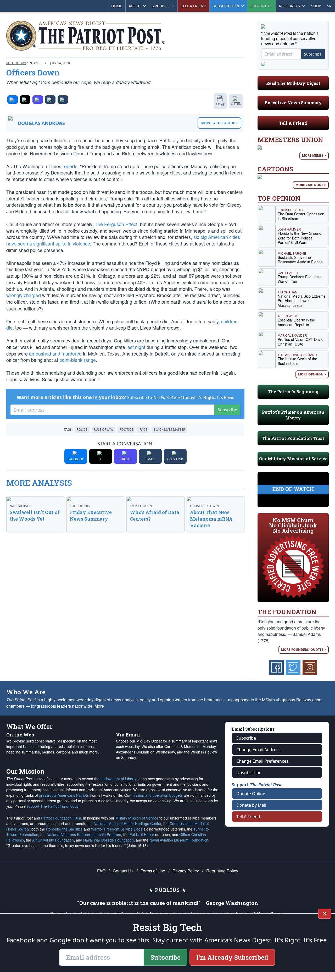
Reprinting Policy (222, 871)
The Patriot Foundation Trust (293, 438)
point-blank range (77, 359)
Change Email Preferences (262, 761)
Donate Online (250, 793)
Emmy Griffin (141, 506)
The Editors (80, 506)
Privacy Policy (185, 871)
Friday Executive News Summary (91, 515)
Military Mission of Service (136, 818)
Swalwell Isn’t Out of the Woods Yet (35, 515)
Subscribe (227, 410)
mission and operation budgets (157, 795)
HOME (116, 5)
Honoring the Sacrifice (64, 829)
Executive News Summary (293, 102)
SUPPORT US (261, 5)
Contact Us (123, 871)
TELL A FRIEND (193, 5)
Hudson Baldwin (204, 506)
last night (135, 346)
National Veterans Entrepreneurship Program (84, 834)
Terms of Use (153, 871)
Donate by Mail (251, 805)
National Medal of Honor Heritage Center (127, 823)
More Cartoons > (310, 185)
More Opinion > (312, 374)
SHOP (316, 5)
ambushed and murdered (55, 353)
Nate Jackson (21, 506)
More (99, 706)
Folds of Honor (142, 834)
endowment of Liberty (118, 778)
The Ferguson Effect (116, 224)
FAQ (101, 871)
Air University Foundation (53, 840)
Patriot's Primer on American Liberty (293, 415)
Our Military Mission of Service (293, 458)
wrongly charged (23, 295)
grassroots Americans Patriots (64, 795)
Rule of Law (16, 63)
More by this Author (219, 123)
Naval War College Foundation (108, 840)
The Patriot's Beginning (293, 391)
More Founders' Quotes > (303, 649)
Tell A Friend (293, 123)
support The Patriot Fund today (53, 806)
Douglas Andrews (41, 123)
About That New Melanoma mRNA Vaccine (211, 518)
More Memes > (314, 155)
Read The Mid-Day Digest (293, 83)
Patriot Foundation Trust (61, 818)
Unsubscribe (248, 773)
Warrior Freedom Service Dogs (116, 829)
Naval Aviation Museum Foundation (178, 840)
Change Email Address (258, 749)
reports (70, 166)
